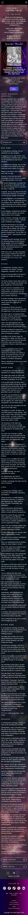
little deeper (15, 257)
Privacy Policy (14, 902)
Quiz (14, 89)
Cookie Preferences (14, 908)
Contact (14, 900)
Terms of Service (14, 904)
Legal (14, 906)
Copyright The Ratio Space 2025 (14, 912)
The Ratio (4, 713)
